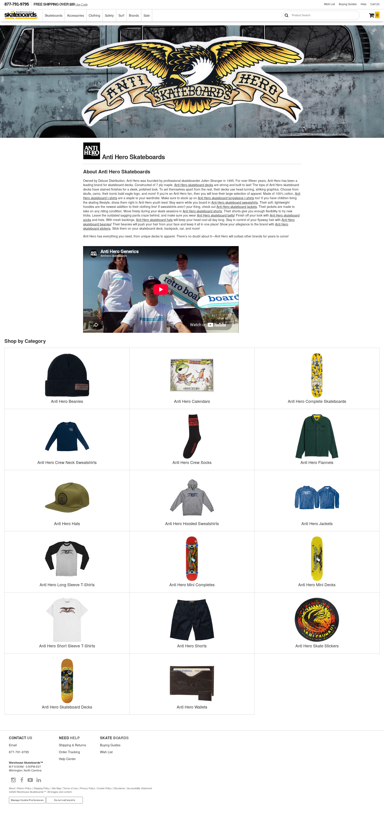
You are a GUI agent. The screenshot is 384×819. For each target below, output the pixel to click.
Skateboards (53, 15)
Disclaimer (119, 788)
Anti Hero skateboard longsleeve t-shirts (226, 198)
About (12, 788)
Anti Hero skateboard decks (193, 185)
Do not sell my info (64, 800)
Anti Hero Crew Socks (192, 462)
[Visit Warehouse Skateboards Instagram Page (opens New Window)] (13, 780)
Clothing (94, 15)
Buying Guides (348, 4)
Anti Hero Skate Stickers (317, 645)
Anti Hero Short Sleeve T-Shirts (67, 645)
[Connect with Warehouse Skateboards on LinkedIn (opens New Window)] (38, 780)
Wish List (329, 4)
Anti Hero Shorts (192, 645)
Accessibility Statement (139, 788)
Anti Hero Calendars (192, 401)
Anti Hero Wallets (192, 707)
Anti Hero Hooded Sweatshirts (192, 523)
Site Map (56, 788)
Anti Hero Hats (67, 523)
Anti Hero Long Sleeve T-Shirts (67, 584)
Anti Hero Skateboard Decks (67, 707)
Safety (109, 15)
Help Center (67, 759)
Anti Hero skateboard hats (154, 219)
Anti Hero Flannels (316, 462)
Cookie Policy (104, 788)
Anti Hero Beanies (67, 401)
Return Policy (24, 788)
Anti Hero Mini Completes (192, 584)
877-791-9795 (16, 4)
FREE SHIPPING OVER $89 (61, 4)
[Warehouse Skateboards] (23, 15)
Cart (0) (375, 4)
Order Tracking (69, 752)
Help (363, 4)
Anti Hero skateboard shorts (202, 211)
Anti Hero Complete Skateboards (317, 401)
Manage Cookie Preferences (27, 800)
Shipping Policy (42, 788)
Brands (134, 15)
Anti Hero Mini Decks (317, 584)
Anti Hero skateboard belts (215, 215)
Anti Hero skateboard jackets (236, 206)
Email (13, 745)
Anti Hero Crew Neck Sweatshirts (67, 462)
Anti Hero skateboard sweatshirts (234, 202)
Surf (121, 15)
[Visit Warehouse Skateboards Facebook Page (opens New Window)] (21, 780)
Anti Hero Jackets (317, 523)
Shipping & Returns (72, 745)
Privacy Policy (87, 788)
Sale (147, 15)
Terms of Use (70, 788)
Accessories (75, 15)
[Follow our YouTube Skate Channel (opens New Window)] (30, 780)
